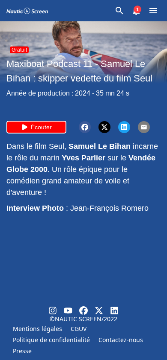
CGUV (78, 329)
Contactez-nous (120, 340)
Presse (22, 351)
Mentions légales (37, 329)
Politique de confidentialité (51, 340)
